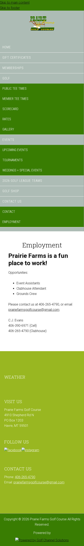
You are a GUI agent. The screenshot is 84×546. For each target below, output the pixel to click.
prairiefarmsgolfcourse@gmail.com (33, 310)
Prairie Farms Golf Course (42, 25)
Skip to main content (15, 2)
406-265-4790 (25, 477)
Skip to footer (10, 8)
